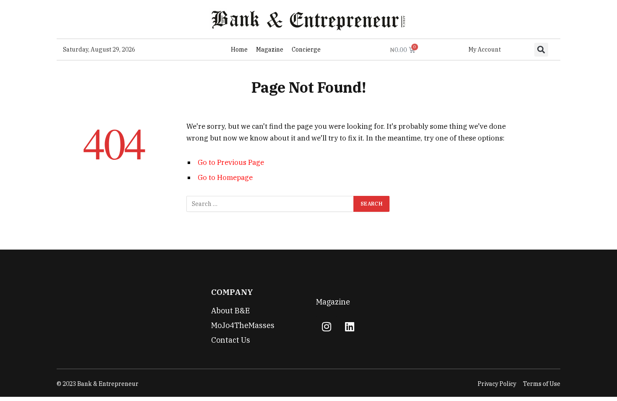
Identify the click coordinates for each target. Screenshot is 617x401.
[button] (541, 50)
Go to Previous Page (231, 162)
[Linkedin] (349, 326)
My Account (484, 49)
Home (239, 49)
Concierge (306, 49)
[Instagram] (326, 326)
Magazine (269, 49)
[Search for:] (270, 204)
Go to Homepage (225, 177)
